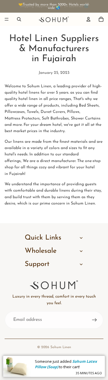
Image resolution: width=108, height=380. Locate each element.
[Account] (88, 19)
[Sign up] (94, 320)
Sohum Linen (60, 347)
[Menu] (6, 19)
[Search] (19, 19)
